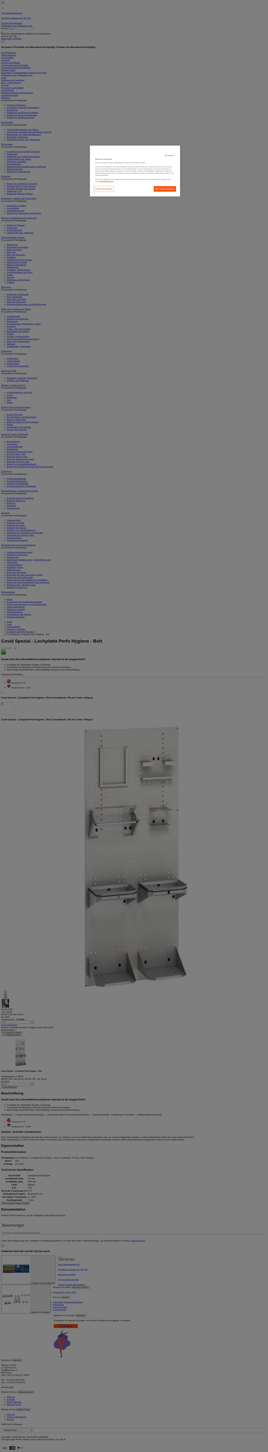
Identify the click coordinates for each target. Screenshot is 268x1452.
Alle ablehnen (169, 155)
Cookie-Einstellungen (103, 189)
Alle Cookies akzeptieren (165, 189)
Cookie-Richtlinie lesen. (106, 181)
